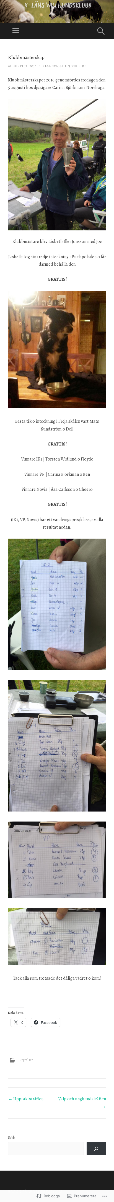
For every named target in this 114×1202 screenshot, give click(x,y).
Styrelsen (26, 1059)
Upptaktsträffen (25, 1099)
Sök (11, 1138)
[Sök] (96, 1148)
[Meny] (15, 31)
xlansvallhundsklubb (64, 66)
